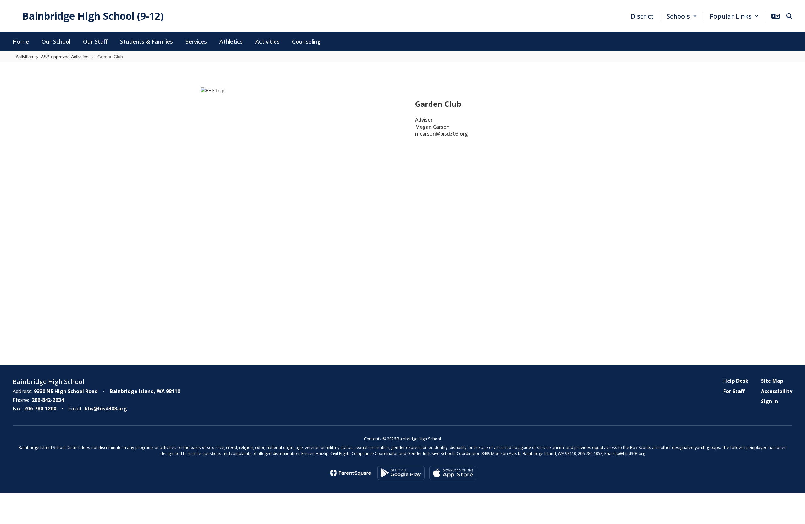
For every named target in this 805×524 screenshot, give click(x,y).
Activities (24, 56)
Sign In (769, 401)
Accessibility (776, 391)
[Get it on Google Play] (401, 473)
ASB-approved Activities (64, 56)
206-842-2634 (48, 400)
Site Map (772, 380)
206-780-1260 (40, 408)
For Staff (734, 391)
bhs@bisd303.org (106, 408)
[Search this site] (789, 16)
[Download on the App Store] (452, 473)
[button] (682, 16)
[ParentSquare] (351, 473)
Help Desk (735, 380)
